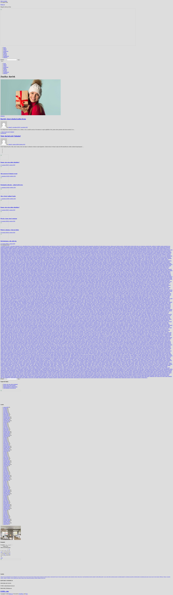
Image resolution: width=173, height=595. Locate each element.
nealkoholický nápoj (31, 307)
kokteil (112, 286)
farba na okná (94, 271)
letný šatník (41, 294)
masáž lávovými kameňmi (132, 298)
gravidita (114, 275)
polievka (69, 321)
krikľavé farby (34, 290)
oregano (22, 314)
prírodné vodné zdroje (117, 326)
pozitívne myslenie (24, 324)
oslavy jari (112, 314)
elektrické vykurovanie (10, 270)
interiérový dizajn (131, 280)
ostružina (123, 314)
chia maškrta (23, 257)
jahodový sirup (102, 281)
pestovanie (86, 318)
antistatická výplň (111, 247)
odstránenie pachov (47, 311)
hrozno (162, 277)
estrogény (3, 271)
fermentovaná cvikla (42, 273)
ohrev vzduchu (97, 311)
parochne (128, 316)
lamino (2, 293)
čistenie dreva (73, 258)
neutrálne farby (77, 308)
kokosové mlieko (71, 286)
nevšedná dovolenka (104, 308)
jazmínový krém (52, 282)
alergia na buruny (106, 246)
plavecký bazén (86, 319)
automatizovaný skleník (88, 248)
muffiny (166, 303)
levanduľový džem (90, 294)
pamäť (34, 316)
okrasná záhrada (146, 311)
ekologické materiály (84, 269)
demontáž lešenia (137, 262)
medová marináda (80, 299)
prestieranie (102, 325)
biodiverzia (67, 252)
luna (23, 297)
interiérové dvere (108, 280)
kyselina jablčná (75, 292)
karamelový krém (24, 285)
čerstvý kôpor (81, 255)
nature (159, 305)
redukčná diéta (129, 331)
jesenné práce (24, 283)
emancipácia (75, 270)
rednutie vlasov (114, 331)
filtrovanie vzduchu (131, 273)
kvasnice (21, 292)
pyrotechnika (94, 328)
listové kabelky (79, 296)
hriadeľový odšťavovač (145, 277)
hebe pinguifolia (78, 276)
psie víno (13, 328)
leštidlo (126, 293)
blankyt (116, 252)
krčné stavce (142, 288)
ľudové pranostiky (157, 296)
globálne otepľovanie (91, 275)
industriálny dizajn (11, 280)
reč (156, 330)
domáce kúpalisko (44, 265)
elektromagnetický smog (42, 270)
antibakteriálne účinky (56, 247)
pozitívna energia (15, 324)
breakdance (43, 253)
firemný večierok (138, 273)
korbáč (137, 287)
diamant (131, 263)
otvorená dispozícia (160, 314)
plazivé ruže (92, 319)
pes (75, 318)
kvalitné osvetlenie (159, 291)
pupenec (89, 328)
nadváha (113, 304)
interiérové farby (116, 280)
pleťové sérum (162, 319)
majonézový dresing (111, 297)
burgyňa (132, 253)
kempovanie (104, 285)
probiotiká (6, 327)
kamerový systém (147, 283)
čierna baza (6, 258)
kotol (23, 288)
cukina (146, 259)
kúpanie (47, 291)
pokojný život (36, 321)
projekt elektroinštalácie (33, 327)
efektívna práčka (33, 269)
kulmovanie (43, 291)
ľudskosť (12, 297)
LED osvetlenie (69, 293)
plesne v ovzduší (121, 319)
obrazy (137, 309)
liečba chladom (155, 294)
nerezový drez (49, 308)
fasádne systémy (17, 273)
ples (103, 319)
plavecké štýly (79, 319)
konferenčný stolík (49, 287)
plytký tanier (60, 320)
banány (55, 249)
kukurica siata (38, 291)
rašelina (87, 330)
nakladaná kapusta (154, 304)
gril (117, 275)
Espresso (167, 270)
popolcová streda (21, 322)
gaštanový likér (4, 275)
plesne (108, 319)
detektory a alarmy (19, 263)
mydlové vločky (26, 304)
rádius (132, 328)
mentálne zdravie (35, 300)
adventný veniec (38, 246)
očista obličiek (99, 310)
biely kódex (53, 252)
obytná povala (148, 309)
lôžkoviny (121, 296)
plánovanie (30, 319)
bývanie (64, 254)
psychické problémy (31, 328)
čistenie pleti (106, 258)
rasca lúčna (77, 330)
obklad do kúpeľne (103, 309)
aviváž (100, 248)
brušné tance (93, 253)
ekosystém (128, 269)
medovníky (91, 299)
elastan (135, 269)
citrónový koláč (4, 259)
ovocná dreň (36, 315)
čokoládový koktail (95, 259)
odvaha (65, 311)
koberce (40, 286)
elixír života (70, 270)
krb (139, 288)
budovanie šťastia (121, 253)
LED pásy (75, 293)
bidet (14, 252)
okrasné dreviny (153, 311)
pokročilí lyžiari (46, 321)
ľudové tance (164, 296)
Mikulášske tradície (26, 302)
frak (25, 274)
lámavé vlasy (156, 292)
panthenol (65, 316)
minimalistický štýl (52, 302)
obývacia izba (3, 310)
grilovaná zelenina (140, 275)
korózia (2, 288)
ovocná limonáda (43, 315)
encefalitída (126, 270)
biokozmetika (88, 252)
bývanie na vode (69, 254)
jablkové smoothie (32, 281)
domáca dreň (96, 264)
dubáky (88, 268)
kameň (142, 283)
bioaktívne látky (61, 252)
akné (53, 246)
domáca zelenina (165, 264)
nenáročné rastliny (88, 307)
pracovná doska (51, 324)
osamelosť (82, 314)
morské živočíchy (79, 303)
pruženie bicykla (145, 327)
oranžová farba (4, 314)
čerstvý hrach (75, 255)
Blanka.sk (3, 4)
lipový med (60, 296)
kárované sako (55, 285)
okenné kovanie (107, 311)
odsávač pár (28, 311)
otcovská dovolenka (134, 314)
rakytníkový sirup (59, 330)
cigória (14, 258)
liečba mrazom (168, 294)
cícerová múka (163, 257)
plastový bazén (46, 319)
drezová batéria (50, 268)
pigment (150, 318)
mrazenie (132, 303)
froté (32, 274)
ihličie (137, 279)
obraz (134, 309)
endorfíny (131, 270)
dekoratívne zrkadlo (107, 262)
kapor (168, 283)
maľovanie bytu (29, 298)
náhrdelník (147, 304)
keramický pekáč (132, 285)
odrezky (20, 311)
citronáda (169, 258)
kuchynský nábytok (168, 290)
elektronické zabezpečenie (61, 270)
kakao (100, 283)
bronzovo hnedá (67, 253)
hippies (106, 276)
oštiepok (116, 314)
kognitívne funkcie (49, 286)
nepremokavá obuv (160, 307)
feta (103, 273)
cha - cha (164, 255)
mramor (112, 303)
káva (69, 285)
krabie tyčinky (92, 288)
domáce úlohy (131, 265)
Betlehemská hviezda (145, 249)
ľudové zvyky (7, 297)
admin (9, 127)
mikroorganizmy (4, 302)
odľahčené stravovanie (149, 310)
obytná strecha (155, 309)
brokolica (62, 253)
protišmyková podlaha (111, 327)
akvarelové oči (97, 246)
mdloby (72, 299)
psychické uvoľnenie (40, 328)
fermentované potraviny (88, 273)
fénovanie (36, 273)
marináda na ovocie (115, 298)
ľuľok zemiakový (18, 297)
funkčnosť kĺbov (81, 274)
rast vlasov (91, 330)
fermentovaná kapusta (51, 273)
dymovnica (3, 269)
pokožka (41, 321)
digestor (142, 263)
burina (136, 253)
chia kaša (19, 257)
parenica (102, 316)
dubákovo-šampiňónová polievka (79, 268)
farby (129, 271)
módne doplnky (6, 303)
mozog (104, 303)
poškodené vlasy (96, 322)
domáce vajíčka (137, 265)
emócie (83, 270)
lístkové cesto (66, 296)
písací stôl (3, 319)
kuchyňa (76, 290)
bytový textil (59, 254)
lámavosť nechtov (162, 292)
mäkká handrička (127, 297)
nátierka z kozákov (145, 305)
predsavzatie (26, 325)
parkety (110, 316)
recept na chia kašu (5, 331)
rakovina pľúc (16, 330)
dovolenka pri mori (80, 266)
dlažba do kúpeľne (30, 264)
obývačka (9, 310)
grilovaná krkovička (131, 275)
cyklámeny (33, 260)
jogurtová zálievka (36, 283)
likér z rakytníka (30, 296)
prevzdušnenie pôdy (148, 325)
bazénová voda (97, 249)
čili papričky (24, 258)
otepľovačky (141, 314)
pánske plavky (54, 316)
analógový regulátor (156, 246)
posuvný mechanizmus (142, 322)
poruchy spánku (81, 322)
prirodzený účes (147, 326)
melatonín (7, 300)
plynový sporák (54, 320)
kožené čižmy (60, 288)
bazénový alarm (103, 249)
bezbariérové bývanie (25, 251)
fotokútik (22, 274)
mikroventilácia (11, 302)
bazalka (89, 249)
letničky (27, 294)
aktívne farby (71, 246)
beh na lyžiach (119, 249)
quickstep (99, 328)
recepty (99, 331)
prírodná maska (56, 326)
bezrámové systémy (166, 251)
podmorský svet (137, 320)
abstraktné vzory (18, 246)
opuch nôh (161, 313)
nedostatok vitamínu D (69, 307)
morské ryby (72, 303)
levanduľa (46, 294)
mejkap (163, 299)
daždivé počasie (134, 260)
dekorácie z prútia (28, 262)
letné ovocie (11, 294)
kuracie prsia (106, 291)
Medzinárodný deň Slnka (138, 299)
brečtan (48, 253)
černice (17, 255)
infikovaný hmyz (34, 280)
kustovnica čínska (132, 291)
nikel (132, 308)
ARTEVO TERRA (8, 248)
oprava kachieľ (123, 313)
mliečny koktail (101, 302)
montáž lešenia (44, 303)
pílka (169, 318)
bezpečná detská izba (84, 251)
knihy (20, 286)
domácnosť (39, 266)
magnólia (96, 297)
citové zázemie (161, 258)
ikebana (140, 279)
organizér (58, 314)
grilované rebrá (168, 275)
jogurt (31, 283)
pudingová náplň (76, 328)
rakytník (36, 330)
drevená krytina (127, 266)
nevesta (93, 308)
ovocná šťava (55, 315)
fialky (105, 273)
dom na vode (75, 264)
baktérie (158, 248)
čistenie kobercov (79, 258)
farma (5, 273)
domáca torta (151, 264)
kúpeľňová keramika (65, 291)
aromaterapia (162, 247)
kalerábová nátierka (120, 283)
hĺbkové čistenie (139, 276)
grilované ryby (4, 276)
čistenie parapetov (93, 258)
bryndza (108, 253)
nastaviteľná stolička (79, 305)
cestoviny (160, 255)
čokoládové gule (60, 259)
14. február (3, 246)
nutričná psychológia (60, 309)
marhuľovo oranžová (86, 298)
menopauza (15, 300)
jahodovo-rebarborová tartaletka (77, 281)
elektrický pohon (18, 270)
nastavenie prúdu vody (61, 305)
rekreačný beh (62, 332)
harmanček (33, 276)
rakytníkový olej (51, 330)
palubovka (30, 316)
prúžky (158, 327)
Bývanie (5, 54)
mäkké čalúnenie (134, 297)
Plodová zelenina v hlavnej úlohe (10, 230)
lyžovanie (92, 297)
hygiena (119, 279)
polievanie (65, 321)
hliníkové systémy (153, 276)
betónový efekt (163, 249)
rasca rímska (82, 330)
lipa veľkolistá (50, 296)
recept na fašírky (19, 331)
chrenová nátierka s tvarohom (95, 257)
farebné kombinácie (142, 271)
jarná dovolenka (126, 281)
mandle (41, 298)
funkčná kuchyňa (52, 274)
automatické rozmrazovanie (49, 248)
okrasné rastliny (4, 313)
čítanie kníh (150, 258)
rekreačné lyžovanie (46, 332)
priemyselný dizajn (6, 326)
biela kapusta (24, 252)
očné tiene (116, 310)
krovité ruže (43, 290)
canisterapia (129, 254)
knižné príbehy (31, 286)
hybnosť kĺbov (72, 279)
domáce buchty (7, 265)
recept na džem (12, 331)
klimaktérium (163, 285)
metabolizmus (78, 300)
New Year (111, 308)
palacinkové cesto (167, 315)
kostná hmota (19, 288)
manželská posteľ (74, 298)
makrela (151, 297)
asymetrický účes (26, 248)
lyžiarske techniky (60, 297)
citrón (166, 258)
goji (97, 275)
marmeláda (121, 298)
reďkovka (108, 331)
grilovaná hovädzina (122, 275)
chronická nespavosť (128, 257)
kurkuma (119, 291)
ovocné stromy (76, 315)
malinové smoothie (166, 297)
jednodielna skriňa (134, 282)
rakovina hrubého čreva (142, 328)
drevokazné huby (30, 268)
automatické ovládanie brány (36, 248)
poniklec (2, 322)
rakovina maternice (9, 330)
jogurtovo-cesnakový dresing (47, 283)
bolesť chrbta (165, 252)
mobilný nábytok (116, 302)
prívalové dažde (166, 326)
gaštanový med (10, 275)
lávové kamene (52, 293)
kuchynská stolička (106, 290)
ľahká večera (109, 292)
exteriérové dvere (49, 271)
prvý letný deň (168, 327)
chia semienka (35, 257)
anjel (40, 247)
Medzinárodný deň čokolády (115, 299)
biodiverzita (72, 252)
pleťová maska (142, 319)
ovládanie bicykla (26, 315)
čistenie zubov (131, 258)
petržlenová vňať (138, 318)
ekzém (131, 269)
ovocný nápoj (106, 315)
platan (71, 319)
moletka (32, 303)
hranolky (135, 277)
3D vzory (7, 246)
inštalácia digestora (51, 280)
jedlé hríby (117, 282)
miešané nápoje (90, 300)
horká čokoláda (76, 277)
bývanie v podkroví (87, 254)
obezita (87, 309)
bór (16, 253)
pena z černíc (47, 318)
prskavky (130, 327)
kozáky (48, 288)
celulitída (164, 254)
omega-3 (43, 313)
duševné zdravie (130, 268)
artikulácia (15, 248)
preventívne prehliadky (128, 325)
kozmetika (81, 288)
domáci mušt (16, 266)
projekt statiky (48, 327)
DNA (52, 264)
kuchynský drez (160, 290)
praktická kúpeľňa (81, 324)
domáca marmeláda (119, 264)
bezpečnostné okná (133, 251)
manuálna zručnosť (66, 298)
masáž (125, 298)
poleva (58, 321)
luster (36, 297)
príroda (35, 326)
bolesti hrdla (6, 253)
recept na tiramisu (87, 331)
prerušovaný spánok (83, 325)
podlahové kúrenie (107, 320)
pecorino (20, 318)
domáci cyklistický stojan (153, 265)
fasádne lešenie (10, 273)
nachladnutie (89, 304)
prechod (13, 325)
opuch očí (166, 313)
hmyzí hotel (16, 277)
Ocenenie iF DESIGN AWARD (26, 310)
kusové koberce (124, 291)
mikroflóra (156, 300)
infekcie (21, 280)
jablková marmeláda (17, 281)
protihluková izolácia (84, 327)
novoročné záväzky (44, 309)
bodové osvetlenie (146, 252)
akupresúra (91, 246)
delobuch (131, 262)
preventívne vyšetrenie (138, 325)
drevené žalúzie (162, 266)
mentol (40, 300)
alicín (135, 246)
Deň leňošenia (144, 262)
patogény (164, 316)
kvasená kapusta (4, 292)
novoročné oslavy (28, 309)
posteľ (102, 322)
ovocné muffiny (62, 315)
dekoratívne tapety (98, 262)
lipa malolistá (44, 296)
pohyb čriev (10, 321)
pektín (27, 318)
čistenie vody (118, 258)
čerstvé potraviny (62, 255)
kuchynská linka (89, 290)
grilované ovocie (160, 275)
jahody (106, 281)
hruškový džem (14, 279)
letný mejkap (35, 294)
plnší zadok (20, 320)
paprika (71, 316)
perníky (73, 318)
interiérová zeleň (101, 280)
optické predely (135, 313)
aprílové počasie (136, 247)
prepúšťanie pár (75, 325)
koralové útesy (133, 287)
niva (134, 308)
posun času (134, 322)
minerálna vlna (33, 302)
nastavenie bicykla (52, 305)
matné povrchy (58, 299)
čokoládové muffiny (68, 259)
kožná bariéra (86, 288)
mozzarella (108, 303)
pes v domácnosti (80, 318)
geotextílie (47, 275)
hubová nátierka (31, 279)
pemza (43, 318)
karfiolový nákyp (35, 285)
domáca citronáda (89, 264)
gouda (101, 275)
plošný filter (39, 320)
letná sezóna (148, 293)
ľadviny (104, 292)
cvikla (14, 260)
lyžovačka (87, 297)
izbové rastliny (6, 281)
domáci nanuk (22, 266)
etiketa (12, 271)
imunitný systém (157, 279)
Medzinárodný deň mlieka (127, 299)
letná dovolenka (132, 293)
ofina (88, 311)
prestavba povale (96, 325)
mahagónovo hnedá (102, 297)
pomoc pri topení (168, 321)
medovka (86, 299)
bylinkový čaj (164, 253)
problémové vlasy (13, 327)
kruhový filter (49, 290)
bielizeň (40, 252)
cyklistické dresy (39, 260)
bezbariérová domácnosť (6, 251)
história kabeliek (112, 276)
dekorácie (3, 262)
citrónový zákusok (11, 259)
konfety (55, 287)
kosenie (14, 288)
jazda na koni (3, 282)
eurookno (20, 271)
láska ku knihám (25, 293)
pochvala (72, 320)
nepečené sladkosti (136, 307)
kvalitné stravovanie (168, 291)
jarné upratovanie (155, 281)
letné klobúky (155, 293)
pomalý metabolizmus (135, 321)
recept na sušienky (71, 331)
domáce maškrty (51, 265)
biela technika (36, 252)
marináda (101, 298)
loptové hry (107, 296)
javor (170, 281)
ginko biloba (72, 275)
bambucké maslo (22, 249)
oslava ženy (107, 314)
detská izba (37, 263)
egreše (48, 269)
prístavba (153, 326)
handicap (29, 276)
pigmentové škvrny (156, 318)
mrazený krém (150, 303)
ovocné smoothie (69, 315)
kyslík (95, 292)
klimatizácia (6, 286)
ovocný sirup (117, 315)
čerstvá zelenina (36, 255)
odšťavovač (39, 311)
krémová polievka (12, 290)
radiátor (120, 328)
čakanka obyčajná (112, 254)
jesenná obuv (3, 283)
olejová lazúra (28, 313)
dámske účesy (101, 260)
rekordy (30, 332)
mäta (33, 299)
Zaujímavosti (6, 56)
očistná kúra (111, 310)
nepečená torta (116, 307)
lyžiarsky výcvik (74, 297)
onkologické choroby (65, 313)
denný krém (163, 262)
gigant (64, 275)
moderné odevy (165, 302)
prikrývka (23, 326)
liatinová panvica (138, 294)
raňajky (73, 330)
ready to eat (124, 330)
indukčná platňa (168, 279)
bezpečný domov (150, 251)
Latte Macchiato (39, 293)
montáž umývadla (57, 303)
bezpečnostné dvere (124, 251)
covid (114, 259)
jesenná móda (167, 282)
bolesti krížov (12, 253)
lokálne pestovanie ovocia (91, 296)
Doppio (52, 266)
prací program (44, 324)
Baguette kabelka (129, 248)
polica (61, 321)
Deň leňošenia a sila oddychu (9, 241)
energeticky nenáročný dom (148, 270)
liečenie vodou (4, 296)
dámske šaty (94, 260)
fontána (5, 274)
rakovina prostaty (23, 330)
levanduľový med (106, 294)
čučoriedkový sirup (130, 259)
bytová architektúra (25, 254)
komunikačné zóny (19, 287)
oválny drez (20, 315)
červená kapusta (115, 255)
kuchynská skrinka (97, 290)
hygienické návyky (126, 279)
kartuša (59, 285)
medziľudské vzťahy (104, 299)
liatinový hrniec (145, 294)
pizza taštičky (18, 319)
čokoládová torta (53, 259)
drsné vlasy (63, 268)
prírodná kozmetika (48, 326)
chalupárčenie (169, 255)
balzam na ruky (15, 249)
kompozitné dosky (165, 286)
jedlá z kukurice (111, 282)
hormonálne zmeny (84, 277)
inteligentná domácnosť (60, 280)
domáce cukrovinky (21, 265)
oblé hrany (109, 309)
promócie (53, 327)
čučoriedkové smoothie (121, 259)
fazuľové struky (26, 273)
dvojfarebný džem (147, 268)
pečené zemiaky (10, 318)
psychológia (62, 328)
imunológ (163, 279)
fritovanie (29, 274)
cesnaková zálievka (140, 255)
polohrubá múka (109, 321)
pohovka (2, 321)
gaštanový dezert (167, 274)
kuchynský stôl (31, 291)
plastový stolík (66, 319)
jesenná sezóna (9, 283)
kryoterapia (71, 290)
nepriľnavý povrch (34, 308)
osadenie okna (76, 314)
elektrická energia (163, 269)
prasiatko (134, 324)
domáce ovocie (65, 265)
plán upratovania (24, 319)
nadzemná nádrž (127, 304)
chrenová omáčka (105, 257)
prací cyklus (38, 324)
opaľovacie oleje (82, 313)
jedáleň (87, 282)
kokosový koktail (86, 286)
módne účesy (19, 303)
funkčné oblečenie (68, 274)
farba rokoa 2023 (118, 271)
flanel (146, 273)
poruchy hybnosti (74, 322)
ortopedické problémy (68, 314)
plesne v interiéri (113, 319)
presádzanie (90, 325)
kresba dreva (21, 290)
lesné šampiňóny (121, 293)
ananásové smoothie (5, 247)
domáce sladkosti (108, 265)
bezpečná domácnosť (94, 251)
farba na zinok (107, 271)
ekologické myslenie (94, 269)
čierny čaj (11, 258)
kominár (144, 286)
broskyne (73, 253)
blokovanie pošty (122, 252)
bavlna (83, 249)
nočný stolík (15, 309)
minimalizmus (59, 302)
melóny (10, 300)
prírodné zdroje (125, 326)
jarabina (121, 281)
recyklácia (104, 331)
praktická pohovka (89, 324)
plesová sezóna (128, 319)
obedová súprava (81, 309)
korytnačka (6, 288)
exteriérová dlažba (33, 271)
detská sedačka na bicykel (51, 263)
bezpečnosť (109, 251)
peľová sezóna (38, 318)
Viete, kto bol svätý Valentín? (11, 136)
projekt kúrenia (41, 327)
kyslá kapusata (91, 292)
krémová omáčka (4, 290)
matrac (63, 299)
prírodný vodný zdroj (139, 326)
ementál (80, 270)
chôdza (73, 257)
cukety (143, 259)
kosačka (10, 288)
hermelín (95, 276)
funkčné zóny (75, 274)
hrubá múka (3, 279)
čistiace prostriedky (138, 258)
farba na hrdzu (82, 271)
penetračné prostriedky (55, 318)
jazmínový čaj (46, 282)
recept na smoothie (63, 331)
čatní (145, 254)
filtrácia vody (116, 273)
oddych (131, 310)
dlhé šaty (36, 264)
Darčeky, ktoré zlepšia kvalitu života (13, 119)
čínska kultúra (30, 258)
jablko (11, 281)
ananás (162, 246)
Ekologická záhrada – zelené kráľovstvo (12, 185)
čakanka (106, 254)
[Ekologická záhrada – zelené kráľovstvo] (5, 182)
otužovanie (153, 314)
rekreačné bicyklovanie (37, 332)
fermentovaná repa (61, 273)
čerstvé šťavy (69, 255)
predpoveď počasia (19, 325)
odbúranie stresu (126, 310)
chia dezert (14, 257)
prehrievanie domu (51, 325)
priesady (12, 326)
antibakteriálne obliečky (46, 247)
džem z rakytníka (26, 269)
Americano (143, 246)
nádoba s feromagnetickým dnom (99, 304)
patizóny (160, 316)
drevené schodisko (155, 266)
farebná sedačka (134, 271)
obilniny (90, 309)
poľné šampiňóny (75, 321)
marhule (79, 298)
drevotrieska (44, 268)
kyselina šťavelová (83, 292)
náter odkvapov (113, 305)
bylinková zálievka (156, 253)
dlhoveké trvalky (42, 264)
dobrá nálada (56, 264)
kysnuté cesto (100, 292)
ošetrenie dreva (87, 314)
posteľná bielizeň (128, 322)
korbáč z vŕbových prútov (145, 287)
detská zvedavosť (68, 263)
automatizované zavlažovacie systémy (74, 248)
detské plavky (75, 263)
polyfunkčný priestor (122, 321)
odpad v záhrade (168, 310)
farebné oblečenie (150, 271)
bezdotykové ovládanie (62, 251)
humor (53, 279)
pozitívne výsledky (32, 324)
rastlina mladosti (97, 330)
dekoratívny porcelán (124, 262)
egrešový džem (53, 269)
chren (79, 257)
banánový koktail (49, 249)
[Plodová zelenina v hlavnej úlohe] (5, 227)
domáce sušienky (124, 265)
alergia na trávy (120, 246)
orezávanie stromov (34, 314)
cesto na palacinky (149, 255)
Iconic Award (133, 279)
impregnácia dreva (146, 279)
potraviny (10, 324)
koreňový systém (162, 287)
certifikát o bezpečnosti (91, 255)
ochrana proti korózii (84, 310)
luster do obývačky (42, 297)
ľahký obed (125, 292)
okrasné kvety (166, 311)
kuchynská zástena (114, 290)
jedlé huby (122, 282)
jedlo (129, 282)
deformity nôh (152, 260)
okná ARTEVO (128, 311)
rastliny (109, 330)
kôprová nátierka (103, 287)
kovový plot (38, 288)
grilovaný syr (14, 276)
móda (127, 302)
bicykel (11, 252)
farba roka (112, 271)
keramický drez (117, 285)
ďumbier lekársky (116, 268)
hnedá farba (21, 277)
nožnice (54, 309)
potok (6, 324)
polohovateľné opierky (93, 321)
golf (99, 275)
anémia (33, 247)
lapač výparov (16, 293)
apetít (125, 247)
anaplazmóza (21, 247)
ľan (4, 293)
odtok (62, 311)
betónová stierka (156, 249)
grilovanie (9, 276)
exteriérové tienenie (57, 271)
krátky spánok (121, 288)
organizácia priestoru (51, 314)
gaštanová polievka (132, 274)
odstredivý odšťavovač (56, 311)
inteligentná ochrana (69, 280)
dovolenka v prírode (88, 266)
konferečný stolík (41, 287)
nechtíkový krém (54, 307)
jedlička (126, 282)
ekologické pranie (102, 269)
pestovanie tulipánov (117, 318)
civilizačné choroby (23, 259)
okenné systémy (114, 311)
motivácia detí (90, 303)
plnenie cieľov (168, 319)
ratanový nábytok (117, 330)
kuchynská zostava (122, 290)
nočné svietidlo (4, 309)
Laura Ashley (45, 293)
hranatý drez (130, 277)
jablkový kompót (58, 281)
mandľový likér (54, 298)
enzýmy (156, 270)
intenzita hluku (77, 280)
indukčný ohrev (4, 280)
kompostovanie (157, 286)
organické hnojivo (42, 314)
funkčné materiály (60, 274)
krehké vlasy (154, 288)
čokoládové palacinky (77, 259)
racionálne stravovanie (106, 328)
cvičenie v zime (9, 260)
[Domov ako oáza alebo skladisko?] (5, 159)
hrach (113, 277)
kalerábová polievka (129, 283)
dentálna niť (6, 263)
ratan (112, 330)
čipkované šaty (44, 258)
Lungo (25, 297)
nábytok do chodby (51, 304)
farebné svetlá (164, 271)
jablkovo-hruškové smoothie (42, 281)
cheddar (2, 257)
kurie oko (111, 291)
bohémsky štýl (159, 252)
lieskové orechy (19, 296)
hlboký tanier (146, 276)
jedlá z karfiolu (104, 282)
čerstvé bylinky (43, 255)
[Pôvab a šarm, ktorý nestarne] (5, 216)
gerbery (51, 275)
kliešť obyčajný (156, 285)
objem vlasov (95, 309)
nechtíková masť (46, 307)
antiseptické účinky (88, 247)
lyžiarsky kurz (67, 297)
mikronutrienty (167, 300)
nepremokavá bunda (151, 307)
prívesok (2, 327)
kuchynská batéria (82, 290)
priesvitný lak (17, 326)
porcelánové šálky (40, 322)
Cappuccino (135, 254)
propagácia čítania (59, 327)
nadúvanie (109, 304)
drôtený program (57, 268)
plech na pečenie (98, 319)
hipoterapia (102, 276)
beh (115, 249)
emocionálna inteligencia (90, 270)
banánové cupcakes (33, 249)
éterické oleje (8, 271)
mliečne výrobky (88, 302)
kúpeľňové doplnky (74, 291)
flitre (164, 273)
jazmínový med (66, 282)
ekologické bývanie (76, 269)
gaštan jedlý (110, 274)
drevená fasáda (121, 266)
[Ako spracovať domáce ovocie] (5, 171)
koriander (168, 287)
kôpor (98, 287)
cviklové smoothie (27, 260)
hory (98, 277)
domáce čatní (14, 265)
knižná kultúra (24, 286)
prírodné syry (102, 326)
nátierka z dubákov (136, 305)
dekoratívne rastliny (72, 262)
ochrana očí (70, 310)
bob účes (140, 252)
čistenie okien (86, 258)
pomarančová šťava (160, 321)
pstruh (16, 328)
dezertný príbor (94, 263)
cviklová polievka (19, 260)
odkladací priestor (137, 310)
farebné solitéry (157, 271)
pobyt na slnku (66, 320)
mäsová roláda (10, 299)
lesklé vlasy (110, 293)
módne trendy (13, 303)
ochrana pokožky (76, 310)
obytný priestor (169, 309)
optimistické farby (150, 313)
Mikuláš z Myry (18, 302)
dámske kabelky (74, 260)
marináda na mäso (106, 298)
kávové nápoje (74, 285)
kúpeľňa (59, 291)
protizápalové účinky (121, 327)
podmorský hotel (130, 320)
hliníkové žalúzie (160, 276)
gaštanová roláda (139, 274)
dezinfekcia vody (106, 263)
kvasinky (17, 292)
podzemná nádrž (159, 320)
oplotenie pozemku (115, 313)
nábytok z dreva (75, 304)
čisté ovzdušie (67, 258)
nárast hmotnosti (30, 305)
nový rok (50, 309)
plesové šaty (134, 319)
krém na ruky (166, 288)
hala (26, 276)
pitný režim (12, 319)
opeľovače (93, 313)
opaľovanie (88, 313)
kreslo (29, 290)
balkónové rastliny (4, 249)
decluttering (146, 260)
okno (142, 311)
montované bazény (65, 303)
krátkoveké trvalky (114, 288)
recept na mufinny (40, 331)
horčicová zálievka (66, 277)
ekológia (61, 269)
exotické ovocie (25, 271)
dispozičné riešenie (5, 264)
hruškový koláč (21, 279)
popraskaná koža (28, 322)
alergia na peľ (114, 246)
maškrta (164, 298)
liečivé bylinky (10, 296)
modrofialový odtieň (26, 303)
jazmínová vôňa (32, 282)
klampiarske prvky (141, 285)
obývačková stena (15, 310)
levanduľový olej (113, 294)
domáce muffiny (58, 265)
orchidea (9, 314)
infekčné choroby (26, 280)
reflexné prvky (145, 331)
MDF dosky (67, 299)
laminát (168, 292)
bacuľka (123, 248)
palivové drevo (25, 316)
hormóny (90, 277)
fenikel (31, 273)
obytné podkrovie (161, 309)
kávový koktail (87, 285)
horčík (71, 277)
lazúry (59, 293)
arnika (158, 247)
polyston (128, 321)
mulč (170, 303)
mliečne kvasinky (80, 302)
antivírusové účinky (120, 247)
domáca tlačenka (144, 264)
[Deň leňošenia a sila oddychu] (5, 238)
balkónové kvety (166, 248)
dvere (142, 268)
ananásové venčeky (13, 247)
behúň (123, 249)
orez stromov (27, 314)
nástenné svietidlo (87, 305)
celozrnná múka (158, 254)
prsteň (133, 327)
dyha (167, 268)
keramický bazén (110, 285)
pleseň (105, 319)
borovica (23, 253)
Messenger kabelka (54, 300)
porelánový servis (56, 322)
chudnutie (135, 257)
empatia (117, 270)
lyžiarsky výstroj (81, 297)
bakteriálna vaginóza (151, 248)
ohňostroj (92, 311)
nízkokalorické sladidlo (140, 308)
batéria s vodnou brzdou (69, 249)
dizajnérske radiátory (21, 264)
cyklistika (54, 260)
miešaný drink (96, 300)
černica (14, 255)
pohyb (6, 321)
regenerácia (152, 331)
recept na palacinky (48, 331)
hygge (116, 279)
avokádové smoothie (106, 248)
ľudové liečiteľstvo (135, 296)
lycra (47, 297)
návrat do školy (6, 307)
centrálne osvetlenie (8, 255)
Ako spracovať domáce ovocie (9, 173)
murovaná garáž (9, 304)
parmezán (115, 316)
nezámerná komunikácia (118, 308)
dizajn (15, 264)
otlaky (145, 314)
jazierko (16, 282)
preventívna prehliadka (118, 325)
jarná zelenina (138, 281)
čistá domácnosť (51, 258)
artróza (18, 248)
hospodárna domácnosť (104, 277)
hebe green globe (70, 276)
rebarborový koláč (135, 330)
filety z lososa (110, 273)
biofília (77, 252)
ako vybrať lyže (57, 246)
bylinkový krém (7, 254)
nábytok (44, 304)
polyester (115, 321)
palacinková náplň (159, 315)
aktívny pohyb (85, 246)
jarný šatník (166, 281)
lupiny (33, 297)
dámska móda (68, 260)
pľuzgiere (44, 320)
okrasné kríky (160, 311)
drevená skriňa (141, 266)
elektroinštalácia (33, 270)
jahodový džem (88, 281)
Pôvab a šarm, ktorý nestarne (9, 218)
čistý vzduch (145, 258)
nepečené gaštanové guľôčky (125, 307)
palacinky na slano (18, 316)
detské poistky (81, 263)
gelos (26, 275)
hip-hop (98, 276)
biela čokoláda (18, 252)
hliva (165, 276)
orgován (62, 314)
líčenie (150, 294)
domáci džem (162, 265)
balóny (10, 249)
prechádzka (3, 325)
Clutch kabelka (46, 259)
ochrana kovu (64, 310)
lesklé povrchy (104, 293)
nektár (76, 307)
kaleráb (114, 283)
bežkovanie (77, 251)
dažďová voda (141, 260)
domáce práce (95, 265)
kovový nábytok (31, 288)
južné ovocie (88, 283)
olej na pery (16, 313)
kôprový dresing (126, 287)
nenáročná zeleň (81, 307)
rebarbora (129, 330)
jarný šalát (162, 281)
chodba (66, 257)
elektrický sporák (26, 270)
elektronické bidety (52, 270)
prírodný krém (132, 326)
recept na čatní (167, 330)
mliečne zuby (94, 302)
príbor (162, 325)
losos (111, 296)
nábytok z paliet (82, 304)
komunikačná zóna (10, 287)
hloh (168, 276)
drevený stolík (13, 268)
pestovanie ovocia (109, 318)
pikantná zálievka (164, 318)
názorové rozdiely (13, 307)
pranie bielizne (121, 324)
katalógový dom (64, 285)
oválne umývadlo (13, 315)
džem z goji (19, 269)
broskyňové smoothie (79, 253)
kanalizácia (164, 283)
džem (16, 269)
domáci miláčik (10, 266)
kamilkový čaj (155, 283)
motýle (97, 303)
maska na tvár (160, 298)
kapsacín (2, 285)
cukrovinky (150, 259)
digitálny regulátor (163, 263)
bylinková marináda (148, 253)
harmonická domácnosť (45, 276)
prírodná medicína (63, 326)
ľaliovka (151, 292)
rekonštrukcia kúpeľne (23, 332)
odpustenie (16, 311)
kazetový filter (94, 285)
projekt (26, 327)
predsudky (35, 325)
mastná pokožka (22, 299)
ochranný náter (93, 310)
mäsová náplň (3, 299)
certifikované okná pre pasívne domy (104, 255)
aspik (21, 248)
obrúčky (141, 309)
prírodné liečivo (87, 326)
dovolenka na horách (71, 266)
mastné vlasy (29, 299)
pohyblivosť (15, 321)
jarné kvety (143, 281)
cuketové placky (137, 259)
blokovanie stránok (130, 252)
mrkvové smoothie (161, 303)
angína (37, 247)
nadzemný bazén (135, 304)
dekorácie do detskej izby (10, 262)
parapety (99, 316)
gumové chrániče (21, 276)
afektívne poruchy (46, 246)
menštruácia (20, 300)
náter (93, 305)
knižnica (36, 286)
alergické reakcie (127, 246)
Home (4, 47)
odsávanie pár (34, 311)
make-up (121, 297)
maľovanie (23, 298)
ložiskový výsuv (115, 296)
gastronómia (20, 275)
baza (86, 249)
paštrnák (153, 316)
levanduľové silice (64, 294)
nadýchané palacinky (119, 304)
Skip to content (4, 1)
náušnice (163, 305)
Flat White (156, 273)
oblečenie (114, 309)
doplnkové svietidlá (46, 266)
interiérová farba (94, 280)
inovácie (44, 280)
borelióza (19, 253)
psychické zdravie (49, 328)
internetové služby (146, 280)
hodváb (44, 277)
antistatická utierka (104, 247)
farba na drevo (76, 271)
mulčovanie (3, 304)
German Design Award (58, 275)
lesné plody (115, 293)
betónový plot (169, 249)
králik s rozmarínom (100, 288)
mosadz (84, 303)
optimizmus (156, 313)
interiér (88, 280)
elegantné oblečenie (155, 269)
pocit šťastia (76, 320)
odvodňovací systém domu (81, 311)
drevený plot (7, 268)
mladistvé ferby (65, 302)
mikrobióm (138, 300)
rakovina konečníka (151, 328)
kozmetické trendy (74, 288)
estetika (170, 270)
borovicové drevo (29, 253)
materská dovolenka (50, 299)
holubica (53, 277)
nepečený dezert (143, 307)
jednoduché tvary (142, 282)
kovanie (26, 288)
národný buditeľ (44, 305)
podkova (81, 320)
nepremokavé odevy (17, 308)
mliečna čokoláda (72, 302)
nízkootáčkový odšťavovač (151, 308)
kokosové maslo (64, 286)
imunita (152, 279)
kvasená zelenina (11, 292)
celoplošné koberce (150, 254)
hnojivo (29, 277)
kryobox (61, 290)
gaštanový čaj (160, 274)
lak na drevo (131, 292)
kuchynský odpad (4, 291)
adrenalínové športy (27, 246)
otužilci (148, 314)
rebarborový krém (152, 330)
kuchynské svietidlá (152, 290)
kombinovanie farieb (138, 286)
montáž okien (50, 303)
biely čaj (49, 252)
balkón (161, 248)
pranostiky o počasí (128, 324)
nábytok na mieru (68, 304)
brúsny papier (103, 253)
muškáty (14, 304)
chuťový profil (141, 257)
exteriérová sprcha (41, 271)
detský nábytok (87, 263)
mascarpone (151, 298)
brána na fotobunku (37, 253)
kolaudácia (119, 286)
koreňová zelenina (155, 287)
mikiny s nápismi (124, 300)
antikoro (63, 247)
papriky (75, 316)
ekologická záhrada (67, 269)
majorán (117, 297)
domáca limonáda (110, 264)
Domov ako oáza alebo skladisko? (10, 162)
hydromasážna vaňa (110, 279)
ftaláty (34, 274)
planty (34, 319)
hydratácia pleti (86, 279)
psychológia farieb (69, 328)
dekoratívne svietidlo (89, 262)
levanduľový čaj (82, 294)
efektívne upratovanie (42, 269)
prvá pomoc (162, 327)
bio (57, 252)
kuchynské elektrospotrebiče (132, 290)
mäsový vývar (16, 299)
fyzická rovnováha (99, 274)
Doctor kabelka (69, 264)
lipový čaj (56, 296)
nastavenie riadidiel (70, 305)
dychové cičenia (155, 268)
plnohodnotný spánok (5, 320)
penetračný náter (64, 318)
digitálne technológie (154, 263)
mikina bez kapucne (107, 300)
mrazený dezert (137, 303)
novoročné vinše (36, 309)
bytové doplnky (47, 254)
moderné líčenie (157, 302)
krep (17, 290)
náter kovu (101, 305)
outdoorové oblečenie (5, 315)
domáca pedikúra (126, 264)
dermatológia (12, 263)
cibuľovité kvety (156, 257)
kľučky (16, 286)
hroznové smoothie (168, 277)
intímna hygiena (153, 280)
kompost (152, 286)
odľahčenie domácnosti (160, 310)
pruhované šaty (138, 327)
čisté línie (61, 258)
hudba (43, 279)
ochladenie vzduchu (37, 310)
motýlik (101, 303)
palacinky (3, 316)
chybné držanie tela (148, 257)
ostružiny (128, 314)
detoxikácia (32, 263)
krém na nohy (160, 288)
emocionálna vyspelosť (110, 270)
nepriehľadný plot (26, 308)
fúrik (87, 274)
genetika (34, 275)
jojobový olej (80, 283)
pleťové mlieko (155, 319)
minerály (45, 302)
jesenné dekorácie (17, 283)
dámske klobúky (81, 260)
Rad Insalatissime (115, 328)
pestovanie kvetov (101, 318)
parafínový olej (93, 316)
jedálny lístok (98, 282)
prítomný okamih (159, 326)
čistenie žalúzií (124, 258)
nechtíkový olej (61, 307)
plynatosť (48, 320)
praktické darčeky (97, 324)
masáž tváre (145, 298)
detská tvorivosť (60, 263)
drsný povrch (69, 268)
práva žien (139, 324)
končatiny (35, 287)
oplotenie (109, 313)
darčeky (124, 260)
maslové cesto (169, 298)
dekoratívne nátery (64, 262)
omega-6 (47, 313)
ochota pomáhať (45, 310)
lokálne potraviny (100, 296)
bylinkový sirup (14, 254)
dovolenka (64, 266)
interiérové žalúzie (124, 280)
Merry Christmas (46, 300)
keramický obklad (125, 285)
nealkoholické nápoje (22, 307)
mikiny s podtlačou (132, 300)
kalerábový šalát (137, 283)
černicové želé (22, 255)
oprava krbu (129, 313)
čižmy (28, 259)
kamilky (159, 283)
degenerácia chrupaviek (161, 260)
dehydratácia (168, 260)
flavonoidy (160, 273)
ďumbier (110, 268)
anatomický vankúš (28, 247)
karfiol (29, 285)
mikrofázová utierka (149, 300)
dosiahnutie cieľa (58, 266)
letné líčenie (166, 293)
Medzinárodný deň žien (149, 299)
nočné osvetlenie (160, 308)
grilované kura (147, 275)
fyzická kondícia (91, 274)
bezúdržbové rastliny (5, 252)
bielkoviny (45, 252)
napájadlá (22, 305)
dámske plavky (88, 260)
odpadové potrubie (5, 311)
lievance (25, 296)
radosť (135, 328)
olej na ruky (22, 313)
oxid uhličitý (138, 315)
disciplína (169, 263)
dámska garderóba (61, 260)
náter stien (130, 305)
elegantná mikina (147, 269)
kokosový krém (94, 286)
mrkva (155, 303)
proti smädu (66, 327)
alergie (132, 246)
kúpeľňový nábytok (91, 291)
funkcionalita (45, 274)
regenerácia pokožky (160, 331)
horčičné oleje (58, 277)
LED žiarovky (81, 293)
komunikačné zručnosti (28, 287)
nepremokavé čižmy (9, 308)
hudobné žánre (48, 279)
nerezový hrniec (55, 308)
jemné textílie (161, 282)
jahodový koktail (95, 281)
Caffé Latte (94, 254)
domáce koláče (29, 265)
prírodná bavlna (40, 326)
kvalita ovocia (139, 291)
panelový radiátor (47, 316)
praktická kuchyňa (73, 324)
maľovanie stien (36, 298)
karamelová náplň (8, 285)
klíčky (151, 285)
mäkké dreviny (142, 297)
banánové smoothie (42, 249)
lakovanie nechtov (145, 292)
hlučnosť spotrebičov (8, 277)
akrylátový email (64, 246)
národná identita (37, 305)
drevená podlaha (134, 266)
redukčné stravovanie (136, 331)
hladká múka (126, 276)
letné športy (22, 294)
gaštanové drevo (147, 274)
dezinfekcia (100, 263)
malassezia (156, 297)
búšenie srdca (140, 253)
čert (84, 255)
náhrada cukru (142, 304)
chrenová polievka (113, 257)
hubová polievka (38, 279)
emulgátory (121, 270)
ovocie (32, 315)
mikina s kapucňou (116, 300)
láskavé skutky (32, 293)
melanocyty (167, 299)
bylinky (19, 254)
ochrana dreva (52, 310)
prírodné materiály (95, 326)
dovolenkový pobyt (97, 266)
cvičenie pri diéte (160, 259)
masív (155, 298)
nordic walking (21, 309)
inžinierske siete (163, 280)
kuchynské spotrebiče (143, 290)
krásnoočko (106, 288)
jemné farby (155, 282)
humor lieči (57, 279)
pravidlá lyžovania (153, 324)
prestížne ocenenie (109, 325)
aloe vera (139, 246)
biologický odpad (111, 252)
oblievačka (122, 309)
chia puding (28, 257)
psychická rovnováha (22, 328)
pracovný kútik (65, 324)
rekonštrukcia (16, 332)
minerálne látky (40, 302)
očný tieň (120, 310)
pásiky (131, 316)
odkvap (142, 310)
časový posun (141, 254)
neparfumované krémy (97, 307)
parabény (79, 316)
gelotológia (30, 275)
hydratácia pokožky (94, 279)
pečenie (16, 318)
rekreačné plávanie (55, 332)
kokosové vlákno (79, 286)
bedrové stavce (110, 249)
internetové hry (139, 280)
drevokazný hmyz (38, 268)
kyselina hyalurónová (67, 292)
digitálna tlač (147, 263)
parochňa (124, 316)
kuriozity (115, 291)
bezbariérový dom (34, 251)
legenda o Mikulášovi (89, 293)
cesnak (126, 255)
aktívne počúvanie (78, 246)
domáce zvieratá (144, 265)
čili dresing (19, 258)
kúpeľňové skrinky (83, 291)
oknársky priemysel (136, 311)
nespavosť (62, 308)
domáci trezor (34, 266)
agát (51, 246)
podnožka (143, 320)
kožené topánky (66, 288)
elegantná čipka (140, 269)
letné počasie (17, 294)
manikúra (60, 298)
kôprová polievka (118, 287)
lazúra (56, 293)
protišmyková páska (102, 327)
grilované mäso (154, 275)
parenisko (107, 316)
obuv (144, 309)
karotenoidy (48, 285)
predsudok (40, 325)
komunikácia (3, 287)
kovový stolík (44, 288)
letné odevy (6, 294)
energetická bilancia (138, 270)
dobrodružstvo (62, 264)
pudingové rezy (84, 328)
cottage (111, 259)
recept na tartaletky (79, 331)
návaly (166, 305)
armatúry (155, 247)
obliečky (118, 309)
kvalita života (152, 291)
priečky (165, 325)
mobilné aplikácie (108, 302)
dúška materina (137, 268)
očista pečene (105, 310)
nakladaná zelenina (162, 304)
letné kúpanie (160, 293)
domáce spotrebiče (116, 265)
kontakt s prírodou (85, 287)
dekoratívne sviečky (80, 262)
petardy (132, 318)
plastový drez (52, 319)
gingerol (68, 275)
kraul (130, 288)
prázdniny (159, 324)
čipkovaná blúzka (37, 258)
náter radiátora (124, 305)
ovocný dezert (88, 315)
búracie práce (128, 253)
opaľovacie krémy (74, 313)
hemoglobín (90, 276)
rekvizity (67, 332)
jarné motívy (149, 281)
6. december (12, 246)
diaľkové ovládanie (125, 263)
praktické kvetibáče (105, 324)
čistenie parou (101, 258)
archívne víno (143, 247)
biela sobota (30, 252)
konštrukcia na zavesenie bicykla (64, 287)
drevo (17, 268)
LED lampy (63, 293)
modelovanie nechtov (133, 302)
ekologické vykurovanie (111, 269)
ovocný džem (94, 315)
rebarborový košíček (143, 330)
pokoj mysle (30, 321)
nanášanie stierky (15, 305)
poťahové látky (165, 322)
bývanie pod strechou (78, 254)
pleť (138, 319)
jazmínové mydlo (39, 282)
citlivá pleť (155, 258)
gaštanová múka (116, 274)
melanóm (2, 300)
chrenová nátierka (85, 257)
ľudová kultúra (127, 296)
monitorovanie (38, 303)
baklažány (145, 248)
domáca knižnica (103, 264)
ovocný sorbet (123, 315)
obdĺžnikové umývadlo (73, 309)
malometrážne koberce (16, 298)
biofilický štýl (82, 252)
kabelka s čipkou (94, 283)
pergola (69, 318)
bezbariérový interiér (42, 251)
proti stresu (77, 327)
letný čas (31, 294)
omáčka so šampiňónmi (36, 313)
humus (61, 279)
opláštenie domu (103, 313)
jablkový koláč (51, 281)
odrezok (24, 311)
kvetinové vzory (30, 292)
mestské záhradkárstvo (70, 300)
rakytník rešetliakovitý (43, 330)
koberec (43, 286)
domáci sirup (28, 266)
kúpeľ (51, 291)
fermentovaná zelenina (77, 273)
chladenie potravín (42, 257)
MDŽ (75, 299)
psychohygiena (56, 328)
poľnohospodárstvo (83, 321)
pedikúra (24, 318)
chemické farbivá (7, 257)
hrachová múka (124, 277)
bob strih (136, 252)
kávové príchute (80, 285)
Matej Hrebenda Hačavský (40, 299)
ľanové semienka (9, 293)
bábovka (120, 248)
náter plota (119, 305)
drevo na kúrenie (22, 268)
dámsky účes (106, 260)
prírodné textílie (108, 326)
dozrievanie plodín (106, 266)
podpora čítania (148, 320)
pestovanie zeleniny (126, 318)
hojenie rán (49, 277)
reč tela (159, 330)
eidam (58, 269)
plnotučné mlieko (13, 320)
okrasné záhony (11, 313)
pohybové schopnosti (22, 321)
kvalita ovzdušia (145, 291)
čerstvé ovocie (55, 255)
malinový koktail (4, 298)
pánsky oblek (60, 316)
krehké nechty (149, 288)
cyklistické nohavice (48, 260)
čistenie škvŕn (112, 258)
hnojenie (26, 277)
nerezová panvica (42, 308)
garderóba (106, 274)
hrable (110, 277)
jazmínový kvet (60, 282)
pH (147, 318)
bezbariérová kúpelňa (15, 251)
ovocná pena (49, 315)
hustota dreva (66, 279)
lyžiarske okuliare (52, 297)
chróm (122, 257)
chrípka (119, 257)
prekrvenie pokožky (59, 325)
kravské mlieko (135, 288)
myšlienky (32, 304)
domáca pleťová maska (136, 264)
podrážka (154, 320)
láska (20, 293)
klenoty (148, 285)
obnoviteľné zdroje (129, 309)
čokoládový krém (103, 259)
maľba (159, 297)
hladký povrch (132, 276)
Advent (32, 246)
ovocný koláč (100, 315)
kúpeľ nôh (55, 291)
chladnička (62, 257)
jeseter (28, 283)
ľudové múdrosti (142, 296)
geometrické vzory (41, 275)
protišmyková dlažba (93, 327)
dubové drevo (93, 268)
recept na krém (33, 331)
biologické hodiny (95, 252)
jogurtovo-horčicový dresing (59, 283)
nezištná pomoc (127, 308)
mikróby (143, 300)
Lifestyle (5, 53)
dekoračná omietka (36, 262)
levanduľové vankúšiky (73, 294)
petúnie (143, 318)
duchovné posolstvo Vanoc (102, 268)
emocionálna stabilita (100, 270)
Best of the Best (131, 249)
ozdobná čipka (144, 315)
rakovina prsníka (30, 330)
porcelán (34, 322)
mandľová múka (46, 298)
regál (149, 331)
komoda (148, 286)
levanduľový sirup (131, 294)
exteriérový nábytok (66, 271)
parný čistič (119, 316)
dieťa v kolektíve (136, 263)
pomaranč (142, 321)
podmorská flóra (122, 320)
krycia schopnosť (55, 290)
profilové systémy (20, 327)
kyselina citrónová (59, 292)
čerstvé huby (49, 255)
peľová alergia (32, 318)
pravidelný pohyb (145, 324)
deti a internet (26, 263)
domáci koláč (168, 265)
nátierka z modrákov (153, 305)
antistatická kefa (96, 247)
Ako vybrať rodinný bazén (8, 196)
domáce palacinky (73, 265)
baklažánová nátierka (137, 248)
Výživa (4, 50)
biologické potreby (103, 252)
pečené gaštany (4, 318)
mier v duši (84, 300)
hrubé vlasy (8, 279)
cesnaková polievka (132, 255)
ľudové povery (149, 296)
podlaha (93, 320)
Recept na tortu (95, 331)
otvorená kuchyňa (168, 314)
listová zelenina (72, 296)
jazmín (20, 282)
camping (125, 254)
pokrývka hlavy (53, 321)
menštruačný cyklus (27, 300)
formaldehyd (17, 274)
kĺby (146, 285)
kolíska (131, 286)
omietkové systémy (54, 313)
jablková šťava (24, 281)
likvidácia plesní (37, 296)
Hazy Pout (56, 276)
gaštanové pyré (154, 274)
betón (151, 249)
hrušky (26, 279)
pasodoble (142, 316)
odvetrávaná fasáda (71, 311)
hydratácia (81, 279)
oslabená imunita (100, 314)
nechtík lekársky (39, 307)
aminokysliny (149, 246)
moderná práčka (150, 302)
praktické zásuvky (113, 324)
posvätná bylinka (150, 322)
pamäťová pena (39, 316)
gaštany (15, 275)
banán (27, 249)
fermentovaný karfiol (97, 273)
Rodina (4, 52)
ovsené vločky (132, 315)
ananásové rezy (167, 246)
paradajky (88, 316)
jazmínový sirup (82, 282)
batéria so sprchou (78, 249)
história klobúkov (119, 276)
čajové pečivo (101, 254)
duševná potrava (123, 268)
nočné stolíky (167, 308)
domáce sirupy (101, 265)
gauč (24, 275)
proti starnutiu (72, 327)
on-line (59, 313)
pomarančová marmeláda (150, 321)
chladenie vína (49, 257)
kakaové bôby (104, 283)
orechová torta (14, 314)
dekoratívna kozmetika (54, 262)
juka (84, 283)
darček (121, 260)
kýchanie (46, 292)
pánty (69, 316)
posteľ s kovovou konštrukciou (110, 322)
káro (45, 285)
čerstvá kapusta (29, 255)
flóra (166, 273)
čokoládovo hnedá (87, 259)
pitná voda (7, 319)
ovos (128, 315)
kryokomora (66, 290)
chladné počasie (56, 257)
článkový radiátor (34, 259)
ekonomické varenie (121, 269)
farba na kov (88, 271)
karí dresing (41, 285)
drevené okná (148, 266)
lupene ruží (29, 297)
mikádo (101, 300)
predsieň (31, 325)
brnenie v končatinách (54, 253)
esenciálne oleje (161, 270)
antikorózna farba (68, 247)
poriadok (62, 322)
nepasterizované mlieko (108, 307)
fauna (22, 273)
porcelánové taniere (48, 322)
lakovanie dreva (137, 292)
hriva (159, 277)
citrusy (17, 259)
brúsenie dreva (88, 253)
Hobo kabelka (35, 277)
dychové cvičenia (162, 268)
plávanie (74, 319)
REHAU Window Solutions (7, 332)
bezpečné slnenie (102, 251)
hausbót (52, 276)
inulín (158, 280)
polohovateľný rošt (102, 321)
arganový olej (149, 247)
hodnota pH (40, 277)
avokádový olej (114, 248)
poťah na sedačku (158, 322)
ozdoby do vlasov (151, 315)
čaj (97, 254)
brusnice (98, 253)
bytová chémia (33, 254)
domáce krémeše (36, 265)
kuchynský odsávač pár (13, 291)
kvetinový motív (37, 292)
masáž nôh (141, 298)
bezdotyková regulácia (52, 251)
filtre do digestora (122, 273)
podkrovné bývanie (87, 320)
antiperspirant (81, 247)
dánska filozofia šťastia (114, 260)
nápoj (25, 305)
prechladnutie (8, 325)
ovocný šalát (111, 315)
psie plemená (8, 328)
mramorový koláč (126, 303)
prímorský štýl (31, 326)
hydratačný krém (102, 279)
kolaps (115, 286)
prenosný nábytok (68, 325)
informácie (40, 280)
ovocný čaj (82, 315)
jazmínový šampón (74, 282)
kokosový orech (107, 286)
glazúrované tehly (83, 275)
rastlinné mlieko (104, 330)
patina (157, 316)
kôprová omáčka (111, 287)
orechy (18, 314)
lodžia (84, 296)
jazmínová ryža (25, 282)
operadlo (98, 313)
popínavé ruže (14, 322)
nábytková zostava (39, 304)
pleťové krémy (149, 319)
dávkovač (128, 260)
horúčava (94, 277)
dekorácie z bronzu (20, 262)
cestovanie (155, 255)
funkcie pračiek (39, 274)
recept (162, 330)
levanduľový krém (98, 294)
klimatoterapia (12, 286)
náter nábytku (106, 305)
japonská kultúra (115, 281)
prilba (26, 326)
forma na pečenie (11, 274)
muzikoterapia (20, 304)
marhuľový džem (94, 298)
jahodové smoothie (66, 281)
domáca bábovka (82, 264)
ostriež (120, 314)
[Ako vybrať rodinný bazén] (5, 193)
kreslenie (26, 290)
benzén (126, 249)
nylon (66, 309)
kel (98, 285)
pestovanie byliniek (93, 318)
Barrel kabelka (60, 249)
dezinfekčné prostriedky (116, 263)
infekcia (17, 280)
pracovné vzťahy (58, 324)
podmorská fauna (115, 320)
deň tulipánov (150, 262)
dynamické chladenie (10, 269)
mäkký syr (147, 297)
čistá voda (57, 258)
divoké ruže (11, 264)
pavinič (168, 316)
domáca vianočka (157, 264)
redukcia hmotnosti (121, 331)
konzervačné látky (93, 287)
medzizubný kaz (158, 299)
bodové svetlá (153, 252)
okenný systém (121, 311)
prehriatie (45, 325)
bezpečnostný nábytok (141, 251)
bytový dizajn (54, 254)
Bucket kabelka (113, 253)
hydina (77, 279)
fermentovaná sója (69, 273)
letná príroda (143, 293)
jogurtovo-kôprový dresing (71, 283)
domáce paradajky (81, 265)
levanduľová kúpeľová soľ (54, 294)
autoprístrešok (96, 248)
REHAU (167, 331)
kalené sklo (110, 283)
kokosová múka (57, 286)
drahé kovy (112, 266)
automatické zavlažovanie (60, 248)
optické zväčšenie (142, 313)
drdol (116, 266)
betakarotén (137, 249)
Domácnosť (5, 51)
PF (146, 318)
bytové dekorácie (40, 254)
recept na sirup (56, 331)
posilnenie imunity (89, 322)
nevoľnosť (97, 308)
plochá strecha (26, 320)
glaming (77, 275)
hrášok (138, 277)
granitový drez (109, 275)
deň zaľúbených (157, 262)
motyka (94, 303)
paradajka (83, 316)
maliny (9, 298)
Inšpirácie (5, 57)
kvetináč (25, 292)
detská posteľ (42, 263)
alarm (101, 246)
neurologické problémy (69, 308)
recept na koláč (26, 331)
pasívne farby (136, 316)
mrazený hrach (144, 303)
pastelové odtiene (148, 316)
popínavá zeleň (7, 322)
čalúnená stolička (119, 254)
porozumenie (67, 322)
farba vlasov (125, 271)
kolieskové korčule (126, 286)
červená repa (121, 255)
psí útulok (3, 328)
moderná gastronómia (142, 302)
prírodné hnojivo (80, 326)
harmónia (38, 276)
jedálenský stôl (92, 282)
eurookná (16, 271)
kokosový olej (101, 286)
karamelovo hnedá (16, 285)
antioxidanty (75, 247)
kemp (100, 285)
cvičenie (155, 259)
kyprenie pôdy (51, 292)
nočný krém (9, 309)
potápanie (3, 324)
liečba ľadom (162, 294)
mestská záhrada (61, 300)
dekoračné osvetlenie (45, 262)
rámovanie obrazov (67, 330)
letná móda (138, 293)
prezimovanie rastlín (156, 325)
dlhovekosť (48, 264)
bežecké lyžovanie (71, 251)
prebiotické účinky (166, 324)
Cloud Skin (40, 259)
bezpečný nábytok (158, 251)
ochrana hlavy (58, 310)
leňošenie (99, 293)
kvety (43, 292)
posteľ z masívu (120, 322)
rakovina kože (159, 328)
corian (108, 259)
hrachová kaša (118, 277)
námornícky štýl (8, 305)
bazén (92, 249)
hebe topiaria (84, 276)
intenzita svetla (84, 280)
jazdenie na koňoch (10, 282)
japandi (110, 281)
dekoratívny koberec (115, 262)
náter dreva (96, 305)
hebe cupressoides (63, 276)
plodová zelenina (32, 320)
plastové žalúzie (39, 319)
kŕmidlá (38, 290)
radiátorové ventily (127, 328)
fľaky (144, 273)
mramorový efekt (118, 303)
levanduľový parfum (122, 294)
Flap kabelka (150, 273)
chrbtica (76, 257)
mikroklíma (160, 300)
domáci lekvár (4, 266)
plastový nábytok (59, 319)
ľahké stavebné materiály (117, 292)
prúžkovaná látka (153, 327)
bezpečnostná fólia (116, 251)
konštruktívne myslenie (76, 287)
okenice (102, 311)
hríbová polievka (154, 277)
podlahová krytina (99, 320)
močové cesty (123, 302)
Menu (2, 61)
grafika (104, 275)
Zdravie (5, 48)
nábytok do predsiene (59, 304)
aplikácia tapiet (130, 247)
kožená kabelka (53, 288)
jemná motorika (149, 282)
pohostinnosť (166, 320)
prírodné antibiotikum (72, 326)
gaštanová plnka (124, 274)
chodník (69, 257)
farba (71, 271)
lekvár (95, 293)
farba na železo (100, 271)
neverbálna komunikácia (86, 308)
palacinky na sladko (9, 316)
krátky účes (126, 288)
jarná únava (132, 281)
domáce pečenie (88, 265)
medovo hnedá (97, 299)
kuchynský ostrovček (23, 291)
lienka (15, 296)
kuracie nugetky (99, 291)
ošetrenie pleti (94, 314)
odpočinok (11, 311)
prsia (127, 327)
